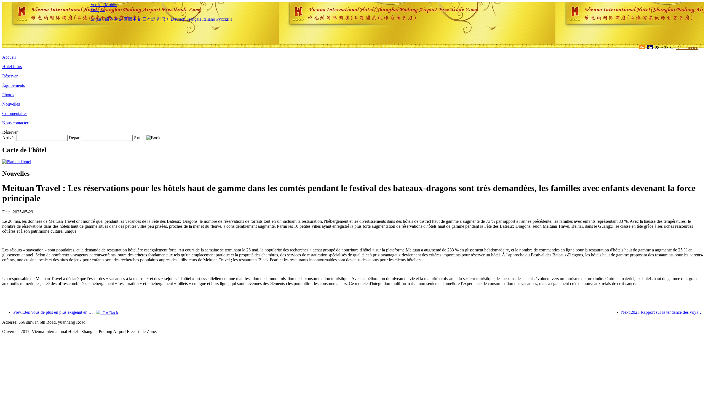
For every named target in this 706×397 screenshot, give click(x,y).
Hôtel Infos (12, 66)
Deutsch (178, 19)
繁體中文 (132, 19)
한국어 (163, 19)
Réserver (10, 76)
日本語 (149, 19)
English (97, 19)
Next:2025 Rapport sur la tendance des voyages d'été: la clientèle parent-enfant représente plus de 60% (662, 312)
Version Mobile (103, 4)
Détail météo (687, 47)
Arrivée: (9, 137)
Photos (8, 94)
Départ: (75, 137)
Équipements (13, 85)
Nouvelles (11, 104)
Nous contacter (15, 122)
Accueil (9, 57)
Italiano (208, 19)
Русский (224, 19)
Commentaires (14, 113)
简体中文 (113, 19)
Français (97, 9)
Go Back (109, 312)
